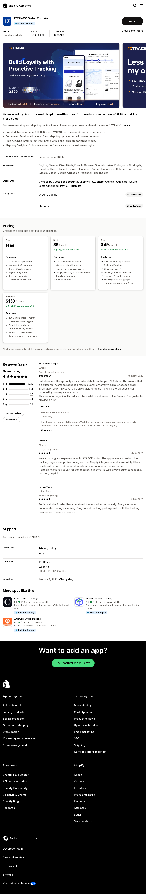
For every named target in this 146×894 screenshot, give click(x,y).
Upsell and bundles (86, 725)
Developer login (13, 848)
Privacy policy (47, 548)
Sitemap (8, 874)
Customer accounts (65, 181)
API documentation (15, 781)
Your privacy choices (16, 883)
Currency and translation (90, 751)
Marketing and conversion (19, 738)
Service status (83, 821)
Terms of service (13, 857)
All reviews (11, 419)
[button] (37, 606)
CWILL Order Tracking (26, 598)
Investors (80, 788)
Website (44, 566)
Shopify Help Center (16, 775)
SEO (76, 738)
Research (9, 807)
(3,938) (41, 35)
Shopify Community (15, 788)
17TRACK (59, 35)
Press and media (84, 794)
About (78, 775)
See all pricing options (109, 349)
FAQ (41, 553)
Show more (44, 406)
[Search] (135, 5)
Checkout (45, 181)
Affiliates (80, 807)
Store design (11, 731)
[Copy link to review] (60, 363)
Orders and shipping (16, 725)
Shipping (44, 206)
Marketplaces (83, 712)
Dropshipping (82, 705)
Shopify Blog (11, 801)
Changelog (66, 579)
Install (132, 21)
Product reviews (84, 718)
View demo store (132, 30)
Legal (77, 814)
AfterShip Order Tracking (27, 618)
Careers (79, 781)
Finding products (13, 712)
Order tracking (48, 194)
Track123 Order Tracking (99, 598)
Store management (15, 745)
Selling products (13, 718)
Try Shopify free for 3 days (73, 663)
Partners (79, 801)
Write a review (13, 413)
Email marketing (84, 731)
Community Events (15, 794)
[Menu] (141, 5)
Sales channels (12, 705)
